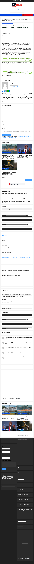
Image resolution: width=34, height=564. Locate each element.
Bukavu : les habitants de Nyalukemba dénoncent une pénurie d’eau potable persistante (9, 172)
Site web (3, 128)
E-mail (3, 124)
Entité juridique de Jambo (22, 489)
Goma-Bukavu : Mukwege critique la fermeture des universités (24, 156)
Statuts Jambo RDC (20, 558)
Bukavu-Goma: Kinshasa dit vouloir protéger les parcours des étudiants (14, 193)
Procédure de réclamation (22, 515)
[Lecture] (2, 215)
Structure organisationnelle (23, 494)
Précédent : (9, 97)
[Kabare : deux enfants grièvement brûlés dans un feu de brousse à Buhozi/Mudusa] (9, 149)
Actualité (4, 168)
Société (7, 168)
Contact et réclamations (6, 439)
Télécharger (18, 398)
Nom (3, 121)
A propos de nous (21, 472)
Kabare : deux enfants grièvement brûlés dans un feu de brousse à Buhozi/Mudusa (8, 156)
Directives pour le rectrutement (23, 504)
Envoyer (3, 468)
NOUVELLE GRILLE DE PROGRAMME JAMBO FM (8, 398)
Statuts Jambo (20, 526)
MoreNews (20, 562)
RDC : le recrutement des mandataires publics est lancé (21, 342)
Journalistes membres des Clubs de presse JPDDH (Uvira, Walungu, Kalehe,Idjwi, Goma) (16, 257)
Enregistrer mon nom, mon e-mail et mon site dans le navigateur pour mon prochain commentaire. (17, 132)
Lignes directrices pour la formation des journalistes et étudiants (25, 510)
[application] (17, 216)
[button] (4, 15)
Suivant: (25, 96)
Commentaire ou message (6, 460)
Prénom (3, 450)
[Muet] (28, 215)
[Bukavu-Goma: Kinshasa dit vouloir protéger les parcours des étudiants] (9, 410)
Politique (8, 413)
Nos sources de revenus (22, 520)
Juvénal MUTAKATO (5, 235)
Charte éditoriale (21, 484)
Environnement (24, 413)
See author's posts (14, 86)
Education (4, 413)
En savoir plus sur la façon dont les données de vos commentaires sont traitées (16, 137)
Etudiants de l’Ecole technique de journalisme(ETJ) (10, 255)
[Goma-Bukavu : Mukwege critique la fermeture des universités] (24, 149)
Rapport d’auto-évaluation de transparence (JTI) (23, 478)
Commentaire (4, 108)
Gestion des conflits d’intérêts (23, 499)
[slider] (30, 215)
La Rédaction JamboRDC (15, 84)
